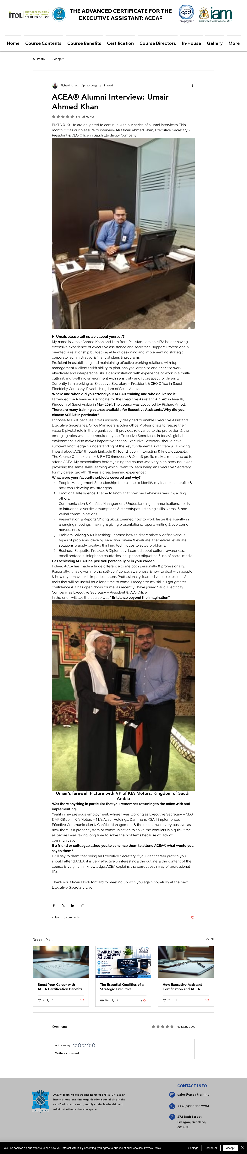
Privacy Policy (152, 1148)
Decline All (211, 1148)
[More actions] (192, 85)
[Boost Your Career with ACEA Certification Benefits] (61, 962)
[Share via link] (82, 905)
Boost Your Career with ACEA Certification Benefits (60, 986)
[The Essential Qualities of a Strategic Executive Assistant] (123, 962)
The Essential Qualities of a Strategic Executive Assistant (122, 986)
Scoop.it (58, 59)
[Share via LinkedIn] (72, 905)
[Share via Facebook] (54, 905)
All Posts (39, 59)
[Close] (242, 1148)
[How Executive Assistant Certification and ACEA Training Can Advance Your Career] (186, 962)
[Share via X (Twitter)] (63, 905)
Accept (230, 1148)
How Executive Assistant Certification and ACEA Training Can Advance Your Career (184, 986)
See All (209, 939)
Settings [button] (193, 1148)
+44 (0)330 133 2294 (193, 1106)
